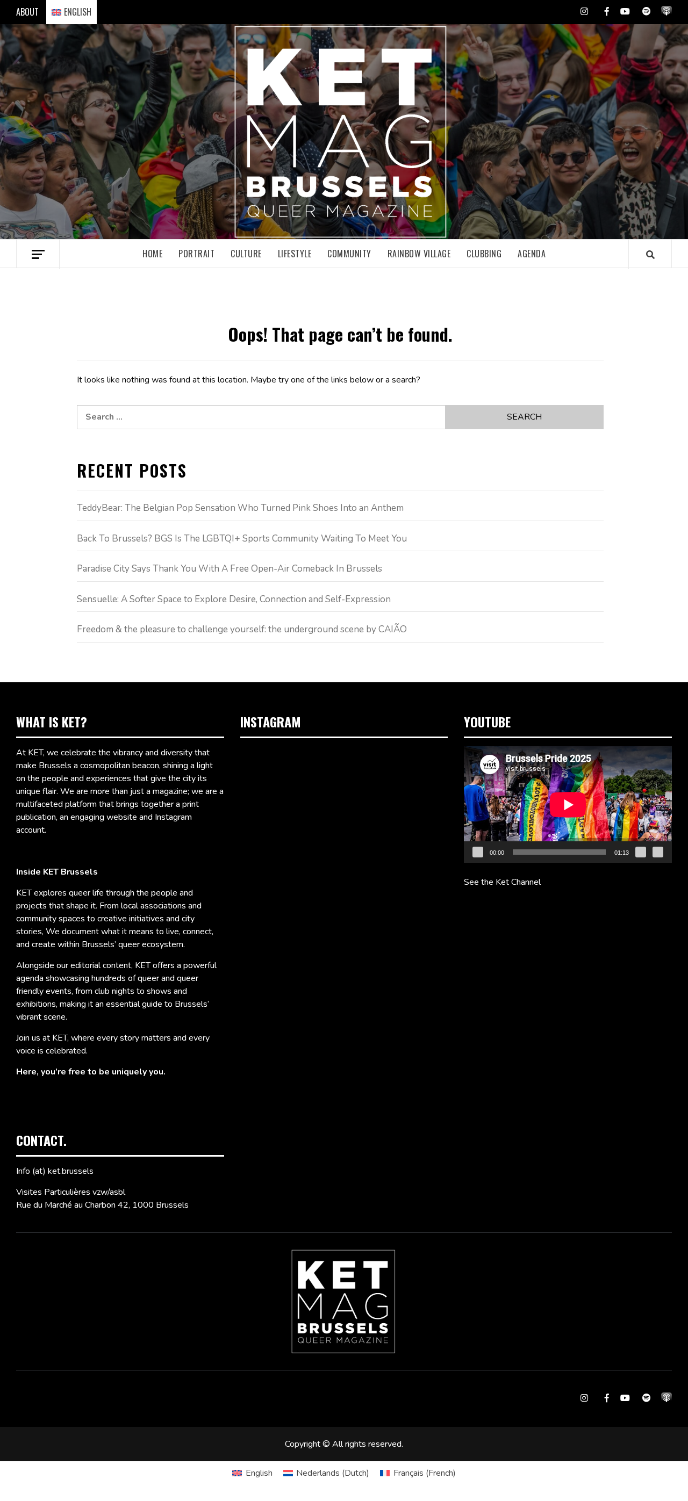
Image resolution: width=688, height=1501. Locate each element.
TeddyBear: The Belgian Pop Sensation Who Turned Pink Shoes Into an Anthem (240, 508)
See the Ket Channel (502, 882)
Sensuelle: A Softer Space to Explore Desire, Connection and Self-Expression (234, 599)
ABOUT (27, 11)
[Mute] (640, 852)
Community (349, 253)
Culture (246, 253)
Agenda (532, 253)
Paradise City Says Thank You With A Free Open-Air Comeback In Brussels (229, 568)
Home (152, 253)
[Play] (477, 852)
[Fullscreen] (658, 852)
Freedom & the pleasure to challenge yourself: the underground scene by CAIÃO (242, 629)
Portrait (196, 253)
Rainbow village (419, 253)
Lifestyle (295, 253)
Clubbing (484, 253)
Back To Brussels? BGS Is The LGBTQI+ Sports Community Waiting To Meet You (242, 538)
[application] (568, 804)
